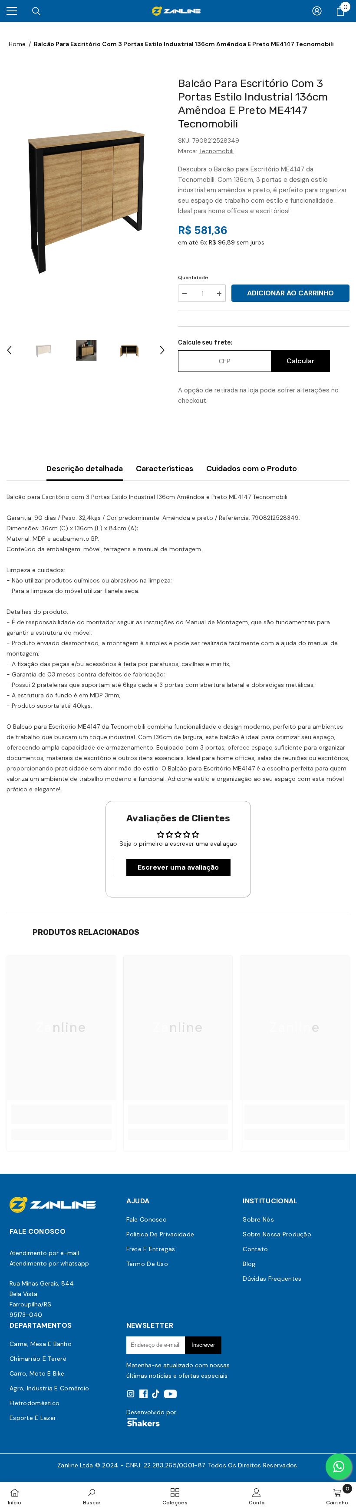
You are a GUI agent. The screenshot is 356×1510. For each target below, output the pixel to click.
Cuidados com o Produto (251, 468)
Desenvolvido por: (152, 1412)
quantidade (193, 277)
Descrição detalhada (84, 468)
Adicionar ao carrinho (290, 293)
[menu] (12, 11)
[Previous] (9, 350)
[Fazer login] (317, 11)
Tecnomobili (216, 151)
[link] (61, 1114)
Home (17, 44)
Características (164, 468)
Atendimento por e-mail (44, 1253)
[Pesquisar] (36, 11)
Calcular (300, 360)
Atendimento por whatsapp (49, 1263)
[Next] (162, 350)
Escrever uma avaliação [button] (178, 867)
